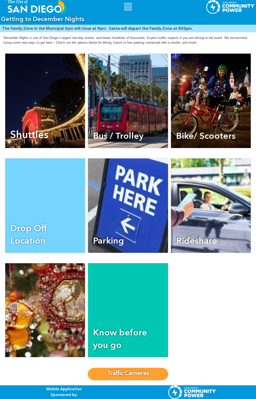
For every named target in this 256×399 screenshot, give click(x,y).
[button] (128, 7)
